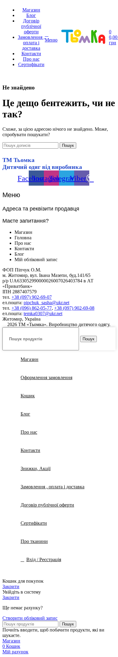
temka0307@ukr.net (43, 313)
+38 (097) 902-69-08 (74, 308)
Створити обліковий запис (29, 618)
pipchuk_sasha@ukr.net (46, 302)
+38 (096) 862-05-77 (31, 308)
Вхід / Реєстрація (43, 559)
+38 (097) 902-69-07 (31, 297)
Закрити (10, 586)
